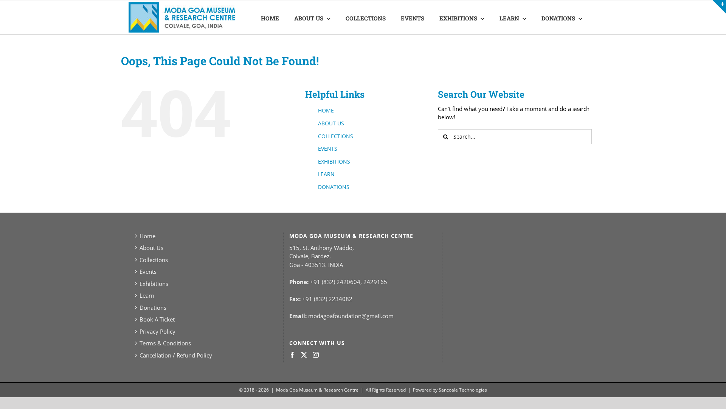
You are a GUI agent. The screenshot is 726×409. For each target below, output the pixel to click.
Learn (147, 295)
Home (147, 236)
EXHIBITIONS (334, 161)
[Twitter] (304, 355)
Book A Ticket (157, 319)
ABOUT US (331, 123)
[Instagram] (316, 355)
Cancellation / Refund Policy (176, 355)
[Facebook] (292, 355)
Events (148, 271)
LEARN (326, 174)
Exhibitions (154, 283)
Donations (153, 307)
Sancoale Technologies (463, 390)
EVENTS (327, 148)
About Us (151, 247)
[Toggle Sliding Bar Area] (719, 7)
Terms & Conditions (165, 343)
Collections (154, 260)
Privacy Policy (157, 331)
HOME (326, 110)
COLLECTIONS (335, 136)
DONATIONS (333, 186)
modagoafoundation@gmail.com (351, 316)
